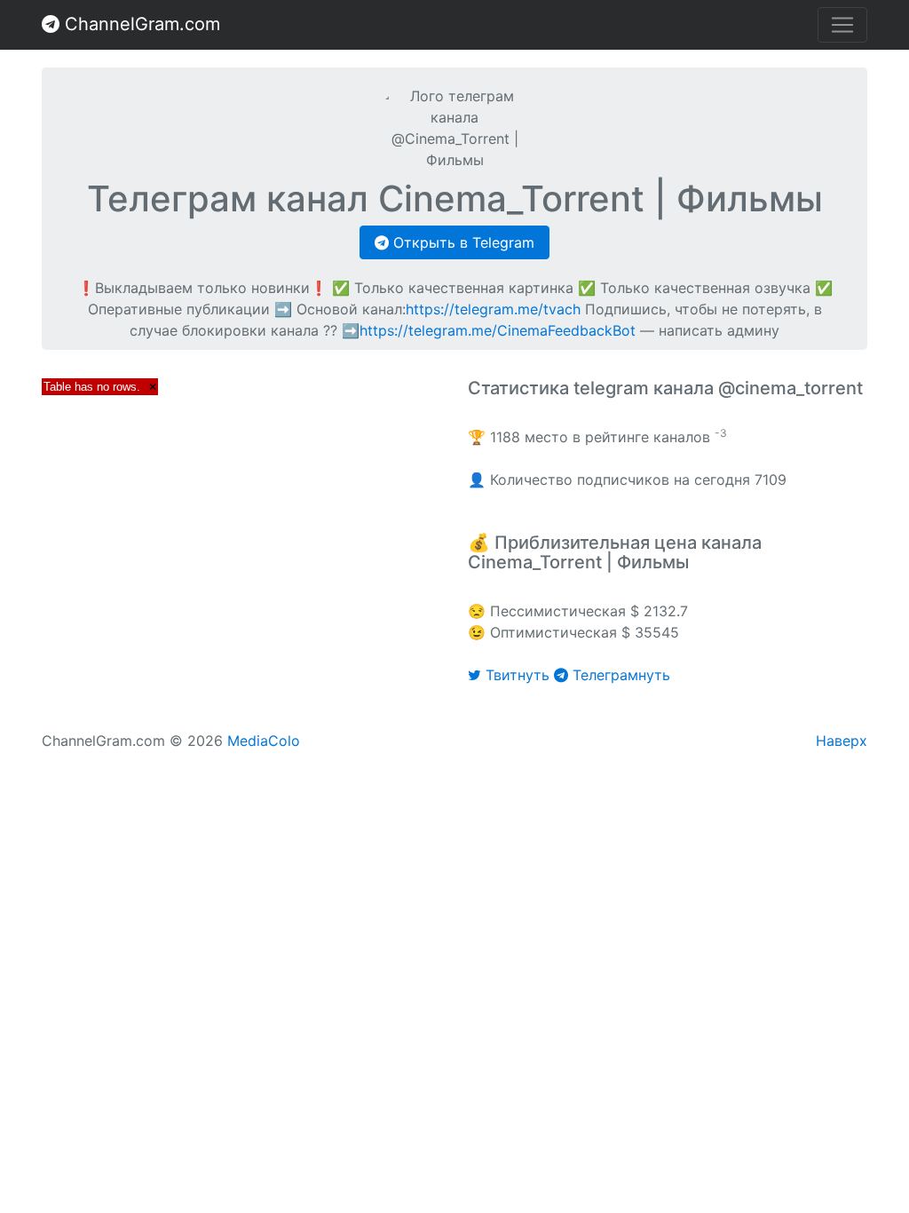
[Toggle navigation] (842, 25)
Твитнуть (517, 675)
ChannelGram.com (139, 24)
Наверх (841, 740)
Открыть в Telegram (461, 242)
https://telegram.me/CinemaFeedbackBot (498, 330)
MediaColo (263, 740)
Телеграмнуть (619, 675)
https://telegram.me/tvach (493, 309)
